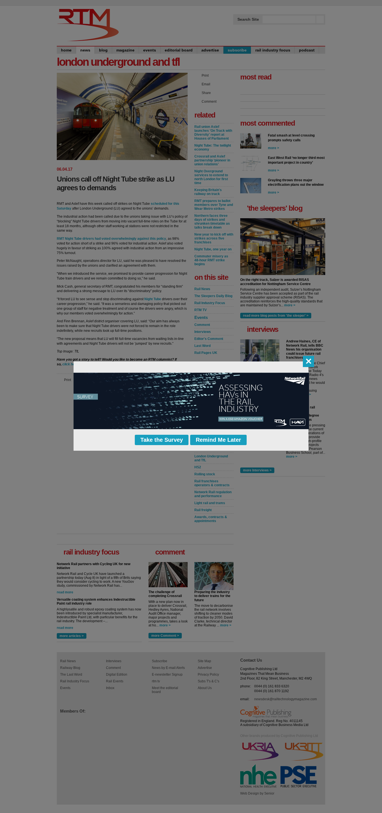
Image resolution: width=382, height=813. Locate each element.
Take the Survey (161, 440)
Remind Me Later (218, 440)
